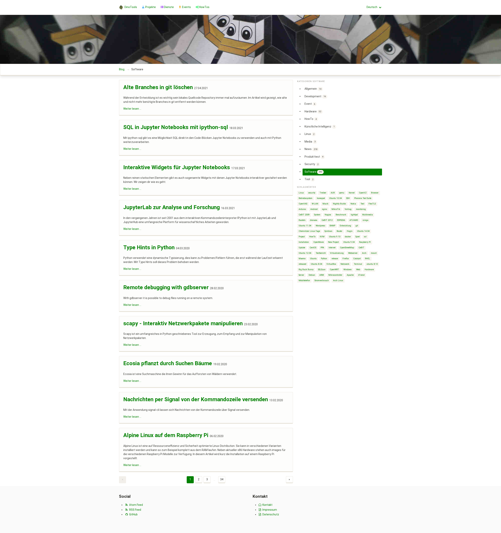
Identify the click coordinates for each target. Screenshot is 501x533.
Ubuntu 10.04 (335, 198)
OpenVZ (363, 193)
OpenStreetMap (347, 247)
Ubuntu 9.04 (349, 242)
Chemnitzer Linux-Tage (309, 231)
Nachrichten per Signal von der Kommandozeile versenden (195, 399)
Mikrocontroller (335, 275)
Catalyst (357, 258)
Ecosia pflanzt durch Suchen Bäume (167, 363)
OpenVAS (303, 203)
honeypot (321, 198)
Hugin (349, 231)
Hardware (313, 111)
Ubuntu (313, 258)
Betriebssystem (305, 198)
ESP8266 (341, 220)
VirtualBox (331, 264)
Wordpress (320, 225)
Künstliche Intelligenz (320, 126)
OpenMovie (318, 242)
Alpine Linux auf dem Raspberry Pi (165, 435)
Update (302, 247)
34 (221, 479)
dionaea (313, 220)
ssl (365, 236)
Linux (309, 134)
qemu (341, 193)
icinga (365, 220)
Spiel (357, 236)
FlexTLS (372, 203)
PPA (322, 247)
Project (302, 236)
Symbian (328, 231)
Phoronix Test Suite (362, 198)
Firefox (345, 258)
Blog (121, 69)
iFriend (361, 275)
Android (314, 209)
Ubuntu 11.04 (305, 225)
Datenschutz (270, 514)
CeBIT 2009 (304, 214)
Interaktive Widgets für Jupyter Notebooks (176, 167)
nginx (324, 209)
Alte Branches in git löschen (158, 87)
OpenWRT (334, 269)
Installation (304, 242)
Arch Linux (338, 280)
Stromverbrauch (321, 280)
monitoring (361, 209)
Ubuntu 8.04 (316, 264)
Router (339, 231)
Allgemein (313, 88)
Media (310, 141)
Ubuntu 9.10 (334, 236)
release (335, 258)
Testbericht (321, 253)
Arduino (302, 209)
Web (358, 269)
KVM (322, 236)
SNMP (332, 225)
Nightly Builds (339, 203)
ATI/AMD (354, 220)
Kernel (352, 193)
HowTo (311, 118)
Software (313, 171)
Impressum (269, 509)
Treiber (323, 193)
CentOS (313, 247)
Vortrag (348, 209)
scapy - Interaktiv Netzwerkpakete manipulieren (183, 323)
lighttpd (354, 214)
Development (315, 96)
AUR (333, 193)
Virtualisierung (337, 253)
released (302, 264)
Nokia (353, 203)
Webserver (353, 253)
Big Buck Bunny (306, 269)
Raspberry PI (365, 242)
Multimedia (367, 214)
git (357, 225)
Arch (364, 253)
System (317, 214)
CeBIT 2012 (327, 220)
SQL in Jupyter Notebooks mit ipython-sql (175, 127)
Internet (332, 247)
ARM (321, 275)
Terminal (358, 264)
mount (374, 253)
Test (362, 203)
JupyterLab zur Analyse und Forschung (171, 207)
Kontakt (267, 504)
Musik (325, 203)
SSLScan (321, 269)
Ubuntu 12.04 (305, 253)
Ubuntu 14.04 (363, 231)
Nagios (328, 214)
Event (310, 103)
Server (301, 275)
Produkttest (314, 156)
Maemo (302, 258)
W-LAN (315, 203)
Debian (312, 275)
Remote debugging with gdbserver (166, 287)
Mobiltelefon (304, 280)
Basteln (302, 220)
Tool (309, 179)
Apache (350, 275)
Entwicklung (345, 225)
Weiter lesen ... (132, 108)
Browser (374, 193)
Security (311, 164)
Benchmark (341, 214)
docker (348, 236)
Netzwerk (345, 264)
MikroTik (336, 209)
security (311, 193)
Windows (347, 269)
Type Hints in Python (149, 247)
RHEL (367, 258)
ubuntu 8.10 (372, 264)
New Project (333, 242)
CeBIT (361, 247)
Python (324, 258)
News (311, 149)
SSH (348, 198)
